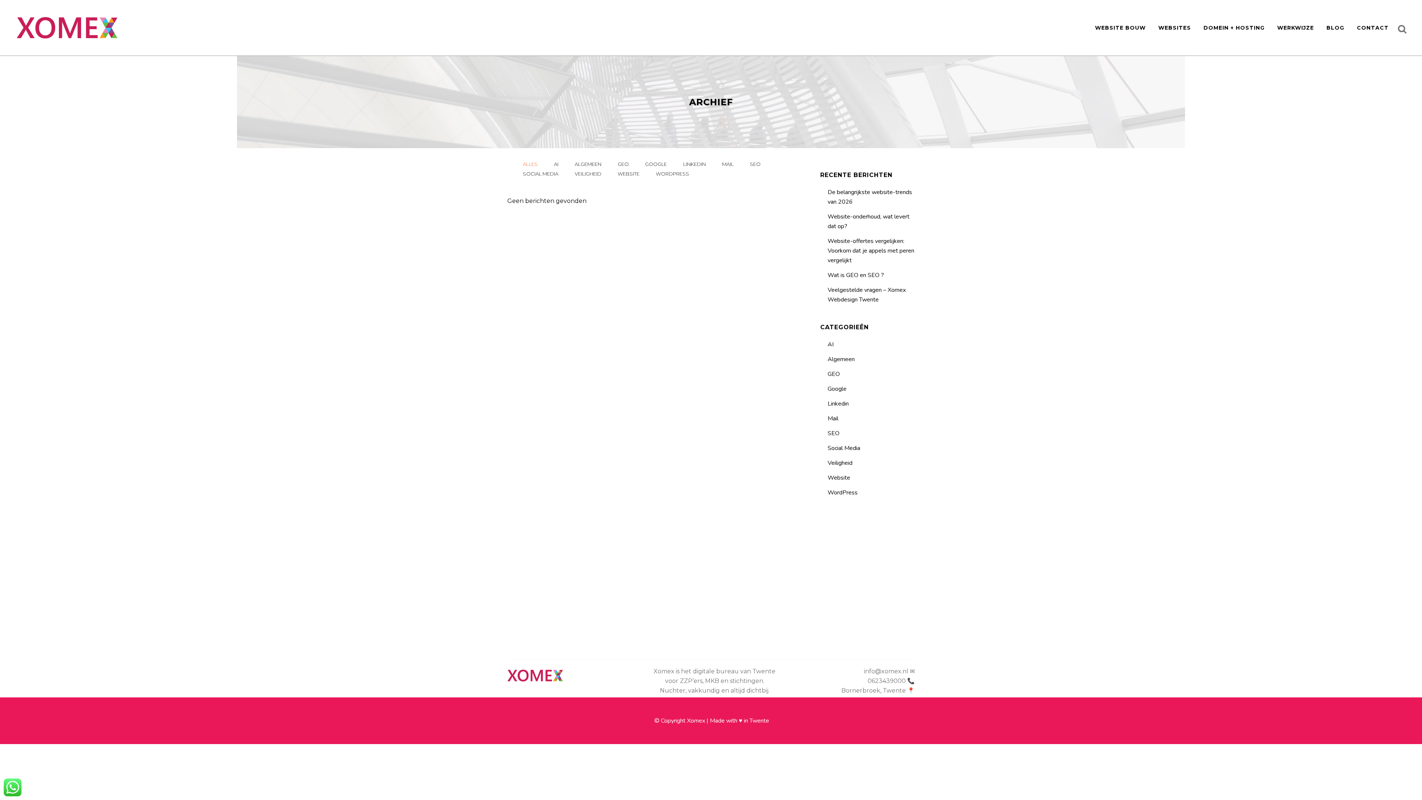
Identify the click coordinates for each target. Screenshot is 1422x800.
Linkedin (838, 404)
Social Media (844, 448)
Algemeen (841, 359)
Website (839, 478)
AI (831, 344)
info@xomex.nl (886, 671)
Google (837, 389)
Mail (833, 418)
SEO (833, 433)
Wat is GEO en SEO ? (856, 275)
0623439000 (887, 680)
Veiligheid (840, 463)
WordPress (843, 493)
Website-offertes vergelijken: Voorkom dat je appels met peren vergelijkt (871, 250)
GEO (834, 374)
